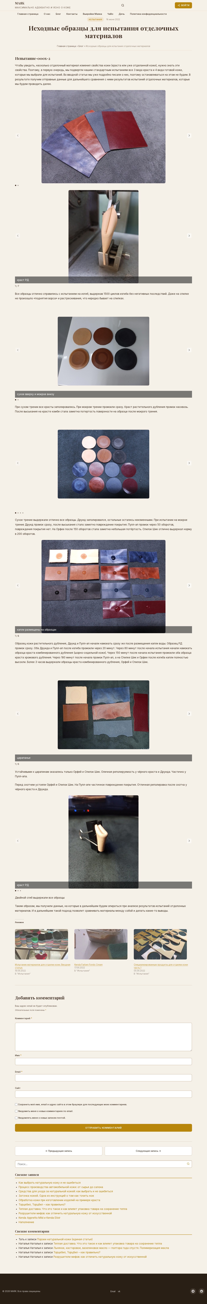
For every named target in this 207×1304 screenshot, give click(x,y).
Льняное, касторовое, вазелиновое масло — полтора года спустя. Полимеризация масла (111, 1247)
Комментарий (23, 1018)
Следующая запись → (148, 1150)
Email (18, 1071)
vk (119, 1291)
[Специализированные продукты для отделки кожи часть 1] (162, 944)
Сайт (17, 1088)
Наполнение (26, 1222)
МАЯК (20, 3)
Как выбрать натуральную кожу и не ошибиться (50, 1182)
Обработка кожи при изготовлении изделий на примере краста (59, 1200)
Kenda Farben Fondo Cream (88, 964)
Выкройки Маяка (92, 13)
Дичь (122, 13)
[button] (189, 135)
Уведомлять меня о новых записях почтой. (42, 1117)
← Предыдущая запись (58, 1150)
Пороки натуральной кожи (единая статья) (65, 1239)
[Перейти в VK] (202, 1291)
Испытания (95, 19)
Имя (18, 1055)
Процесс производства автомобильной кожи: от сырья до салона (61, 1187)
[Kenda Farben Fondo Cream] (102, 944)
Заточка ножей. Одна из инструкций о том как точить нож (56, 1195)
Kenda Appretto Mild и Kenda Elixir (39, 1217)
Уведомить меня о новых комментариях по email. (45, 1111)
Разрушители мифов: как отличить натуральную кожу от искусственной (65, 1213)
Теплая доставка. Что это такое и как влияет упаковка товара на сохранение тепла (73, 1208)
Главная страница (27, 13)
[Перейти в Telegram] (193, 1291)
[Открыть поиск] (123, 5)
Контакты (71, 13)
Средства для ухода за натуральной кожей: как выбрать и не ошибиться (66, 1191)
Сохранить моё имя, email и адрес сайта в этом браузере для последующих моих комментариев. (72, 1104)
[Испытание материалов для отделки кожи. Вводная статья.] (43, 944)
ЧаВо (110, 13)
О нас (47, 13)
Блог (58, 13)
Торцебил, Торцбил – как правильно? (42, 1204)
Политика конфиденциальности (148, 13)
